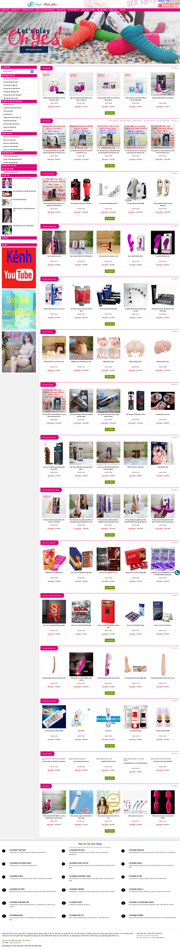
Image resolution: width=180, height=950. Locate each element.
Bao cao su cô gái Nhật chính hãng (81, 572)
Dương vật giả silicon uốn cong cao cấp (162, 678)
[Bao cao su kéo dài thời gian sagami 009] (108, 612)
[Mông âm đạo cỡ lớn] (163, 348)
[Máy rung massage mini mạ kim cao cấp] (108, 802)
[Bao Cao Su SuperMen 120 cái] (108, 559)
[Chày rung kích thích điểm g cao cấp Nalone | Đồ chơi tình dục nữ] (54, 802)
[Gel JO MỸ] (81, 717)
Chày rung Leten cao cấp (135, 816)
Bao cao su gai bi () (10, 140)
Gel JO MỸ (81, 731)
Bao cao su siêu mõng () (11, 137)
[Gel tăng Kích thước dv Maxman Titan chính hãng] (163, 295)
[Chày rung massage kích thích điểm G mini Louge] (81, 802)
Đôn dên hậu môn (163, 467)
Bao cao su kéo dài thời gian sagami (54, 625)
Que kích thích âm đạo (162, 256)
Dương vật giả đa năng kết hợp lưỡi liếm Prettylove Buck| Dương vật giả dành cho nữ (163, 522)
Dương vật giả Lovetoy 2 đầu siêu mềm (54, 678)
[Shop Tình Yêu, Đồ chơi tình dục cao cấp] (43, 4)
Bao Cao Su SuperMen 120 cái (108, 572)
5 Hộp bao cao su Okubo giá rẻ (54, 572)
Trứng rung (46, 68)
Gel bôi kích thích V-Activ (108, 761)
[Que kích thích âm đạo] (163, 242)
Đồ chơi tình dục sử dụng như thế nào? (24, 191)
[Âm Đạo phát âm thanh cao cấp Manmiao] (163, 190)
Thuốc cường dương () (11, 156)
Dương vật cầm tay (48, 648)
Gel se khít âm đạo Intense (81, 761)
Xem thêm (110, 113)
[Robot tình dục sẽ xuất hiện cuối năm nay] (7, 215)
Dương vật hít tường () (11, 79)
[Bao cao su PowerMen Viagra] (136, 612)
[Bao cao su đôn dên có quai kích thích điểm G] (81, 453)
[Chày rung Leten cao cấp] (136, 802)
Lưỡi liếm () (8, 114)
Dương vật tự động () (10, 85)
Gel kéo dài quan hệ (49, 279)
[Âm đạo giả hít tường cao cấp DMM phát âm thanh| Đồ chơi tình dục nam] (54, 137)
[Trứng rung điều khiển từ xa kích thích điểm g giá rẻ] (108, 84)
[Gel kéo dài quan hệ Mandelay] (108, 295)
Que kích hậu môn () (10, 120)
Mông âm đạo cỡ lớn (163, 361)
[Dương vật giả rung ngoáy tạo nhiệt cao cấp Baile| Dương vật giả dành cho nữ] (81, 506)
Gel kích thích (47, 754)
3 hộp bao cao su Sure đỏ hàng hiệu (135, 572)
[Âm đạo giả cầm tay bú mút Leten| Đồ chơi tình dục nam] (81, 137)
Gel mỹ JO (108, 731)
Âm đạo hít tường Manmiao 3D (108, 203)
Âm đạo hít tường (149, 120)
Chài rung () (8, 130)
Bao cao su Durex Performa (162, 625)
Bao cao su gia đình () (11, 146)
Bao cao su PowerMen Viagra (135, 625)
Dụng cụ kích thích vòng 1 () (12, 117)
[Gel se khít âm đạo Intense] (81, 759)
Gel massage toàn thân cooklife (54, 731)
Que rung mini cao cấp (54, 256)
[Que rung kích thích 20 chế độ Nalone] (81, 242)
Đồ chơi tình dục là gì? (19, 199)
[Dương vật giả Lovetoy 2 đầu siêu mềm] (54, 664)
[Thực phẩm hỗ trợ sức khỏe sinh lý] (7, 230)
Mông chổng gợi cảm (135, 361)
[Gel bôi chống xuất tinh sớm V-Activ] (54, 295)
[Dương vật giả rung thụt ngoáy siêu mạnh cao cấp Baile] (54, 506)
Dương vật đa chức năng (50, 490)
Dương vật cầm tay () (11, 98)
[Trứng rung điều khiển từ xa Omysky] (163, 84)
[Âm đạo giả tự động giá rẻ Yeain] (136, 401)
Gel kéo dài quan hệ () (10, 162)
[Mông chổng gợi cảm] (136, 348)
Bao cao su (61, 10)
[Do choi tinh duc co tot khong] (7, 183)
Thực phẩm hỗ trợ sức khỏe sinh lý (23, 225)
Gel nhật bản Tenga (135, 731)
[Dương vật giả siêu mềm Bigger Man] (136, 664)
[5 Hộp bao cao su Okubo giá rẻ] (54, 559)
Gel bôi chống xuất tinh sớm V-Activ (54, 309)
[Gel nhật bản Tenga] (136, 717)
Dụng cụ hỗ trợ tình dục (45, 10)
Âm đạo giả (15, 10)
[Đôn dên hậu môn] (163, 453)
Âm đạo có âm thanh (163, 120)
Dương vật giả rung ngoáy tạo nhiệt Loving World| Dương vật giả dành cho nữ (135, 522)
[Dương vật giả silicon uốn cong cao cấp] (163, 664)
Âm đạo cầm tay (113, 120)
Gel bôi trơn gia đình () (11, 172)
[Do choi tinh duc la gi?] (7, 202)
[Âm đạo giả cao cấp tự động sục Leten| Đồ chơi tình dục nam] (163, 137)
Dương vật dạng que (49, 226)
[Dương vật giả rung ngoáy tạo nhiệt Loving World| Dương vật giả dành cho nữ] (136, 506)
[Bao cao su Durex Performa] (163, 612)
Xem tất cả (174, 68)
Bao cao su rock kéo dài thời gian (81, 625)
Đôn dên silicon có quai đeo (136, 467)
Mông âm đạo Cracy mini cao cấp (54, 361)
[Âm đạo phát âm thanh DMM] (136, 190)
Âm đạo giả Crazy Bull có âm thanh (81, 203)
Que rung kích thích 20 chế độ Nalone (81, 256)
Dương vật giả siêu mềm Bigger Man (135, 678)
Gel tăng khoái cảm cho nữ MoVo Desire (135, 763)
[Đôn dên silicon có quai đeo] (136, 453)
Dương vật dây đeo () (11, 82)
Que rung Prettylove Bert (135, 256)
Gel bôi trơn (102, 10)
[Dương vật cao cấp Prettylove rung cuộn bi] (81, 664)
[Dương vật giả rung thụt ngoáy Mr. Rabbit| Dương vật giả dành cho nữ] (108, 506)
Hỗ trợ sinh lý (73, 10)
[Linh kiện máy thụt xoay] (163, 401)
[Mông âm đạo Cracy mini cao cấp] (54, 348)
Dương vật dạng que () (11, 91)
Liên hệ (122, 10)
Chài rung (45, 786)
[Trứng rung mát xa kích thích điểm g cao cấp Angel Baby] (136, 84)
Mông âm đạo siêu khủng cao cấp (81, 361)
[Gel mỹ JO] (108, 717)
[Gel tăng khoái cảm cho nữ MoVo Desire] (136, 759)
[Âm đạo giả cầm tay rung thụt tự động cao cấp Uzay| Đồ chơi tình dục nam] (108, 137)
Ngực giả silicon (88, 10)
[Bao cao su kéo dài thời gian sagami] (54, 612)
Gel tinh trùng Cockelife (163, 731)
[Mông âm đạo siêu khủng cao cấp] (81, 348)
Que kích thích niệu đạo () (11, 124)
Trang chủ (5, 10)
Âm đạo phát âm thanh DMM (135, 203)
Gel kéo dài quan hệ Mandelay (108, 309)
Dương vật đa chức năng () (12, 95)
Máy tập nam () (9, 104)
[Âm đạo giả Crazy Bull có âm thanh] (81, 190)
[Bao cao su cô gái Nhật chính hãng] (81, 559)
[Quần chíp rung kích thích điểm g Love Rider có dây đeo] (81, 84)
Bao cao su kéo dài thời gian (51, 595)
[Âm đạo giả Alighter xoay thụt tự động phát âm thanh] (81, 401)
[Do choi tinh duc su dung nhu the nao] (7, 193)
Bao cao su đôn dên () (11, 143)
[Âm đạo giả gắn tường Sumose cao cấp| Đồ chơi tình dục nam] (54, 190)
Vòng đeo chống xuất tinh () (12, 108)
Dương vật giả (27, 10)
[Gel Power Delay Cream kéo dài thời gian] (81, 295)
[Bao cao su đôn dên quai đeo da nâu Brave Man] (54, 453)
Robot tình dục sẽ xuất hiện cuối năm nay (24, 209)
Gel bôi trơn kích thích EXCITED (162, 761)
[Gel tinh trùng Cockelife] (163, 717)
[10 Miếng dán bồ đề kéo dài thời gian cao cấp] (136, 295)
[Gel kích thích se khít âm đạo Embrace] (54, 759)
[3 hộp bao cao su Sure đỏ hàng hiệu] (136, 559)
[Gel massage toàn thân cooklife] (54, 717)
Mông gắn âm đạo (108, 361)
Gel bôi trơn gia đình (49, 701)
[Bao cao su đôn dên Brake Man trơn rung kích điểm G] (108, 453)
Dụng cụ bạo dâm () (10, 127)
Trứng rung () (8, 111)
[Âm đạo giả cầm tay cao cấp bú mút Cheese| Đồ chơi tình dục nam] (136, 137)
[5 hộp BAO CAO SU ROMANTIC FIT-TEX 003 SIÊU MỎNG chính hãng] (163, 559)
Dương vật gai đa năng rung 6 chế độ (108, 678)
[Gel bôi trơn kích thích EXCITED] (163, 759)
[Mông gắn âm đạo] (108, 348)
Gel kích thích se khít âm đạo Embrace (54, 761)
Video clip (113, 10)
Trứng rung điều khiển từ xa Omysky (163, 98)
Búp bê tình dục (137, 120)
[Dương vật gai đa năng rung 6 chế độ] (108, 664)
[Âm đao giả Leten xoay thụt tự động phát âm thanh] (108, 401)
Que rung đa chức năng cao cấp (108, 256)
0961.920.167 (15, 942)
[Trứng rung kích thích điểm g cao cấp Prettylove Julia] (54, 84)
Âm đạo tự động (125, 120)
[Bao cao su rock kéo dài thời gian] (81, 612)
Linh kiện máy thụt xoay (163, 414)
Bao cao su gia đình (49, 543)
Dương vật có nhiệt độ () (12, 88)
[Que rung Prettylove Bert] (136, 242)
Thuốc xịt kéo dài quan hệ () (12, 159)
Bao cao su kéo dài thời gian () (13, 149)
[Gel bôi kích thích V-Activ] (108, 759)
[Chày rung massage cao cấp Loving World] (163, 802)
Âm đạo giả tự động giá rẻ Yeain (135, 414)
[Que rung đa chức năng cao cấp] (108, 242)
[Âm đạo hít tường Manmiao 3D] (108, 190)
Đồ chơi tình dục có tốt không (21, 178)
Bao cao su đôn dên (49, 437)
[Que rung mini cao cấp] (54, 242)
